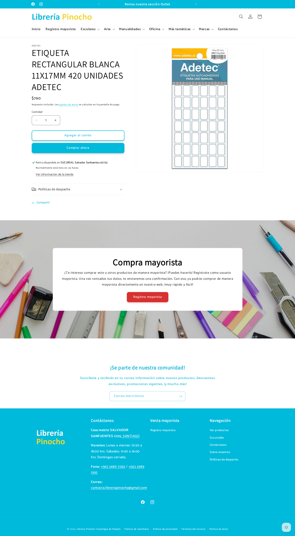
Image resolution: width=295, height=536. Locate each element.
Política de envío (218, 529)
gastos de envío (68, 105)
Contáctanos (218, 445)
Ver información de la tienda (54, 174)
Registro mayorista (147, 297)
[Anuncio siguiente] (196, 4)
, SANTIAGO (130, 436)
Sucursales (217, 437)
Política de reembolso (136, 529)
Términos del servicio (193, 529)
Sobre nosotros (220, 452)
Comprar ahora (78, 148)
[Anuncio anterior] (98, 4)
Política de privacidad (165, 529)
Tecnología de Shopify (108, 529)
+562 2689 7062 (113, 466)
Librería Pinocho (86, 529)
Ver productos (219, 430)
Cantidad (37, 112)
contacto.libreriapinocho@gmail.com (119, 488)
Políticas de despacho (224, 459)
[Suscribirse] (180, 396)
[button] (89, 29)
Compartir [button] (43, 202)
